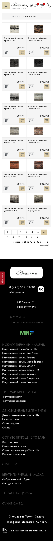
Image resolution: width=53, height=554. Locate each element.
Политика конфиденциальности (26, 322)
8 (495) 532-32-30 (22, 287)
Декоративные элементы (24, 410)
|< (8, 231)
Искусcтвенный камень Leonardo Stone (22, 361)
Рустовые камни (10, 419)
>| (38, 237)
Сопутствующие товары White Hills (20, 450)
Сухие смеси (13, 503)
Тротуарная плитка (19, 392)
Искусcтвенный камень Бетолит (18, 365)
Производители (15, 16)
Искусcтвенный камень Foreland (18, 357)
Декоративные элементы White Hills (20, 415)
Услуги (29, 516)
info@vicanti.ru (16, 292)
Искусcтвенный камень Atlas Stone (20, 353)
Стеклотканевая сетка (14, 446)
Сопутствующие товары (24, 437)
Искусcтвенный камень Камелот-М (20, 369)
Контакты (41, 522)
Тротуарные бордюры (14, 400)
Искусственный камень (23, 344)
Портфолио (13, 522)
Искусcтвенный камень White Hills (19, 349)
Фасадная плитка (11, 483)
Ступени (9, 464)
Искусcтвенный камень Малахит (19, 374)
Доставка (28, 522)
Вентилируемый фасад (23, 474)
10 (25, 237)
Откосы (6, 427)
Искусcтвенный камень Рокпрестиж (20, 378)
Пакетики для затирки (13, 454)
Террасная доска (17, 493)
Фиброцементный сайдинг (16, 479)
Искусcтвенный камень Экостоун (19, 382)
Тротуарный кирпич (12, 396)
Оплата (39, 516)
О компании (16, 516)
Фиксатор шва (10, 442)
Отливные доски (10, 423)
